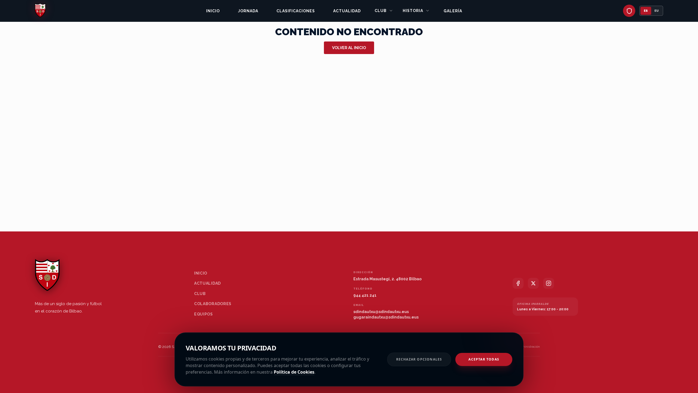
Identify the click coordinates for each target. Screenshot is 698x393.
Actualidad (347, 11)
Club (381, 10)
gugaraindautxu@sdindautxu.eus (386, 317)
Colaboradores (212, 304)
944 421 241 (365, 295)
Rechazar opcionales (419, 359)
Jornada (248, 11)
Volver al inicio (349, 48)
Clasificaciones (295, 11)
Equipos (203, 314)
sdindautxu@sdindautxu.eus (381, 311)
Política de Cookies (294, 372)
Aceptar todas (483, 359)
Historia (413, 10)
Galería (453, 11)
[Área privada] (629, 11)
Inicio (213, 11)
